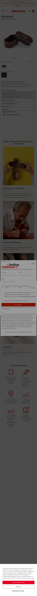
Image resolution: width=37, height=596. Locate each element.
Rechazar (18, 586)
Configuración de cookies (18, 590)
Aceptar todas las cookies (18, 582)
